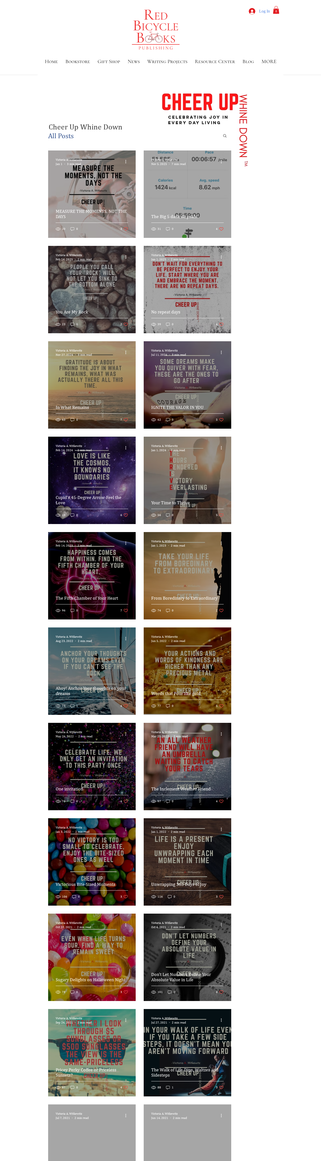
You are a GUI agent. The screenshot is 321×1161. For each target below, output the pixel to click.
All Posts (61, 135)
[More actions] (127, 161)
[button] (276, 10)
